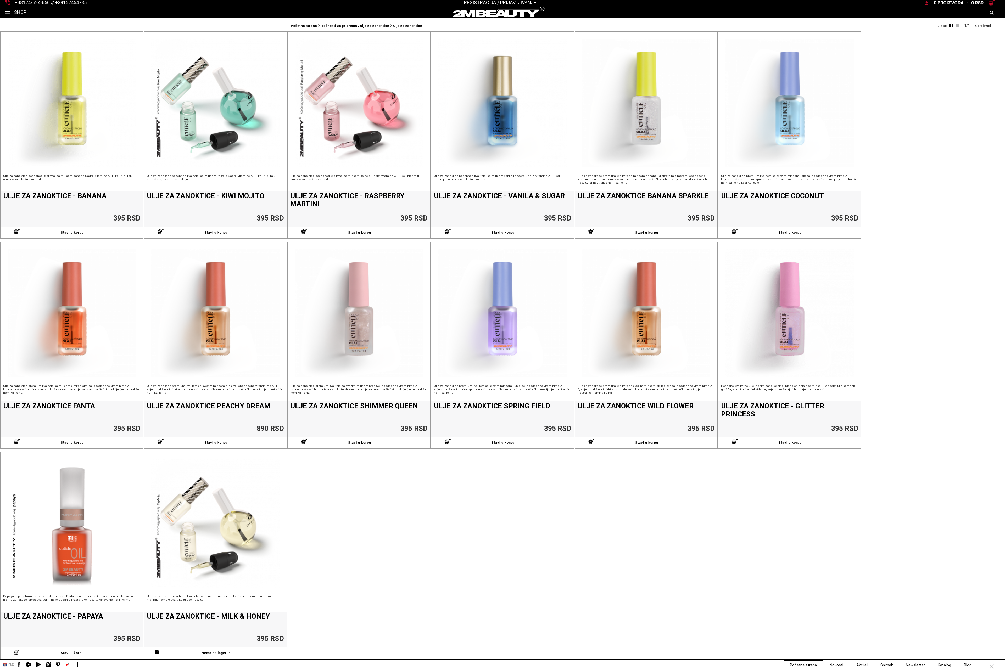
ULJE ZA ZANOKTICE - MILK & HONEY (208, 616)
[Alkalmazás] (38, 665)
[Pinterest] (57, 665)
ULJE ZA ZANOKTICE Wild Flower (636, 406)
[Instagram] (48, 665)
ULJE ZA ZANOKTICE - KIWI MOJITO (205, 196)
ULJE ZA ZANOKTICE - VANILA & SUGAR (499, 196)
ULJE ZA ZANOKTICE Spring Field (492, 406)
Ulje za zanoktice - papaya (53, 616)
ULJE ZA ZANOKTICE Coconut (772, 196)
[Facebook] (19, 665)
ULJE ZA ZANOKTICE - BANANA (55, 196)
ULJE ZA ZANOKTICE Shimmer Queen (354, 406)
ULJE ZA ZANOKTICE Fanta (49, 406)
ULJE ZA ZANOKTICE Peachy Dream (208, 406)
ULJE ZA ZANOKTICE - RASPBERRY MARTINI (347, 200)
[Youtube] (28, 665)
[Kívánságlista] (67, 665)
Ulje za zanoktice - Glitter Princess (772, 410)
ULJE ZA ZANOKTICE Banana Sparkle (643, 196)
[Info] (77, 665)
